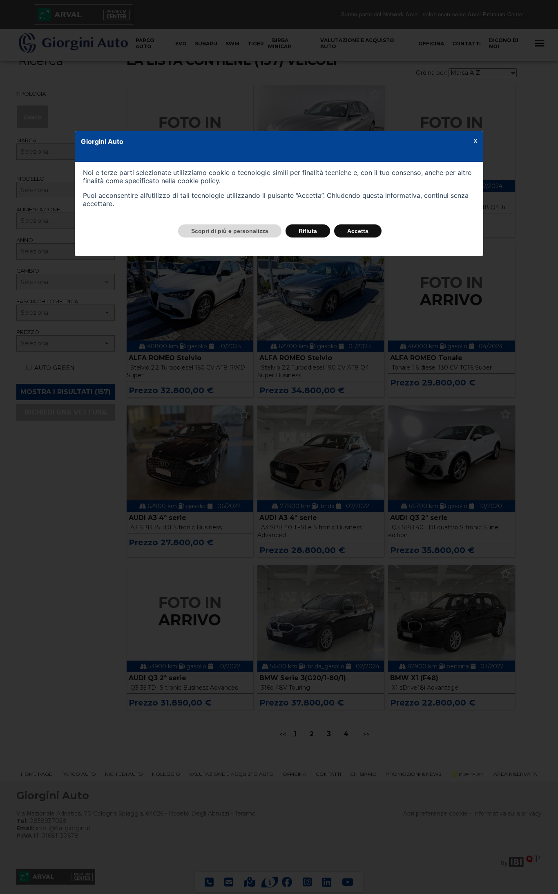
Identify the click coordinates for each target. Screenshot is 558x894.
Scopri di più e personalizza (229, 231)
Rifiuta (308, 231)
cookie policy (198, 181)
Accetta (357, 231)
